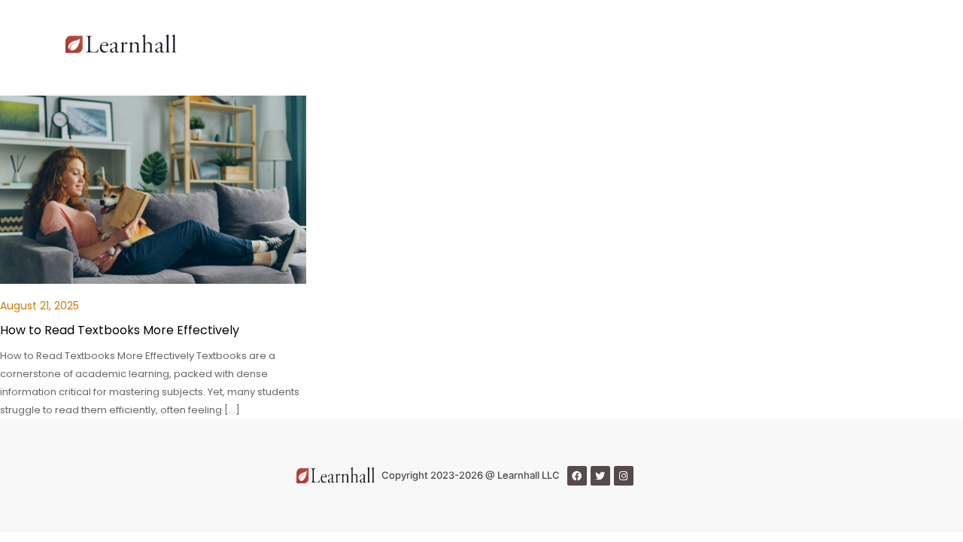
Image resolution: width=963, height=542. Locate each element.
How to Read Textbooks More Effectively (119, 330)
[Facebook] (577, 476)
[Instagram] (623, 476)
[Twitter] (600, 476)
